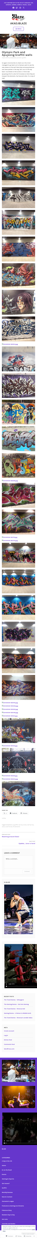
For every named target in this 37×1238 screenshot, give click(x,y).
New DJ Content (7, 1197)
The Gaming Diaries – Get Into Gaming (16, 1004)
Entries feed (8, 1040)
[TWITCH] (17, 7)
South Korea (8, 826)
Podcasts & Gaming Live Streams (13, 1206)
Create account (9, 1031)
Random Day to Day (8, 1215)
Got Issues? (6, 1183)
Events (4, 1174)
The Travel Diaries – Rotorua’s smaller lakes (18, 1017)
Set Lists (5, 1219)
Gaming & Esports (8, 1179)
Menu (19, 29)
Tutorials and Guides (8, 1224)
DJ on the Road (7, 1170)
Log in (6, 1035)
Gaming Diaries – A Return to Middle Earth (17, 1013)
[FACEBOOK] (13, 7)
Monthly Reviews (7, 1192)
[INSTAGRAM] (20, 7)
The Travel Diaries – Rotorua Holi (14, 1009)
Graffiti (24, 57)
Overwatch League (8, 1201)
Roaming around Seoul (10, 836)
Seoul (3, 826)
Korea (25, 825)
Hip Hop (20, 825)
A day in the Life (7, 1161)
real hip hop (30, 825)
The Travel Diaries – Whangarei (14, 1000)
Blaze (4, 1149)
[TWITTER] (24, 7)
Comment (27, 871)
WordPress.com (9, 1049)
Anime (4, 1165)
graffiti (16, 825)
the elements (16, 826)
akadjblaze (18, 23)
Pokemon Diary (7, 1210)
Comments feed (9, 1044)
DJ (13, 825)
